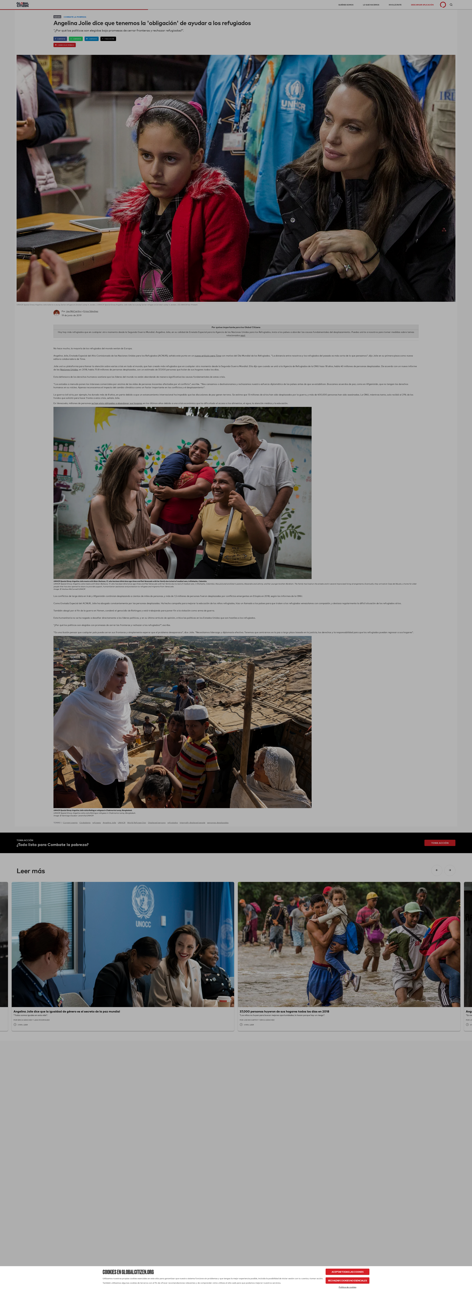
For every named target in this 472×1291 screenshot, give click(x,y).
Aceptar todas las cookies (347, 1271)
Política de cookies (347, 1287)
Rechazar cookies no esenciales (347, 1280)
